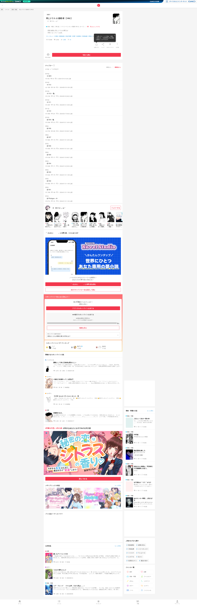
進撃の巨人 (140, 545)
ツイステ (130, 553)
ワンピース (140, 553)
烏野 (73, 36)
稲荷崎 (78, 36)
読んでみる (83, 478)
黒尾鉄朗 (62, 36)
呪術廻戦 (130, 545)
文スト (139, 557)
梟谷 (90, 36)
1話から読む (86, 55)
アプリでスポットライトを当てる (83, 308)
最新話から (118, 67)
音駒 (56, 36)
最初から (108, 67)
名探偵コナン (132, 561)
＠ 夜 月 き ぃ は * (52, 21)
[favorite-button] (96, 44)
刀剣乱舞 (130, 549)
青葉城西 (85, 36)
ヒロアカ (130, 557)
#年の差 (59, 428)
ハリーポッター (142, 549)
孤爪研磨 (68, 36)
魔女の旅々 (143, 561)
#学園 (47, 428)
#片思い (53, 428)
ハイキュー (50, 36)
